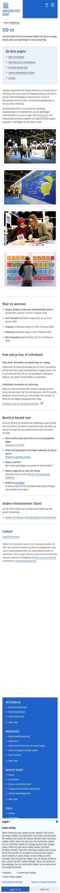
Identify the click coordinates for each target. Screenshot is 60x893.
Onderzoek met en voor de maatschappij (26, 745)
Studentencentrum (10, 536)
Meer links (13, 722)
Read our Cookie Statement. (44, 882)
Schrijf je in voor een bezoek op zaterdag (20, 403)
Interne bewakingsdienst (19, 793)
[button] (52, 4)
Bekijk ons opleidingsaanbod (18, 456)
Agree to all (15, 889)
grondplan (20, 482)
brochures (43, 115)
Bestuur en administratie (19, 784)
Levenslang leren (16, 716)
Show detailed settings (12, 882)
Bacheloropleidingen (17, 707)
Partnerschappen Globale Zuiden (23, 750)
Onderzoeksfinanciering (19, 736)
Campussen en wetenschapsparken (24, 788)
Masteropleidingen (16, 711)
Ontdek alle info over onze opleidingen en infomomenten (30, 517)
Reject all (44, 889)
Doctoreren (13, 741)
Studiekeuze (14, 22)
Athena (11, 813)
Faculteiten (13, 779)
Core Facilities (14, 754)
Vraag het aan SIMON (14, 444)
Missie (11, 774)
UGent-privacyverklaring (45, 557)
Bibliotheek (13, 817)
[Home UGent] (12, 8)
